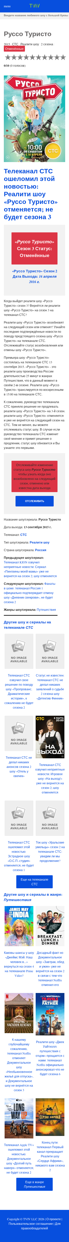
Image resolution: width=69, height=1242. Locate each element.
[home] (34, 6)
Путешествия (46, 610)
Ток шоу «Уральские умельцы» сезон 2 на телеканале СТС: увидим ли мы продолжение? (50, 851)
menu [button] (7, 6)
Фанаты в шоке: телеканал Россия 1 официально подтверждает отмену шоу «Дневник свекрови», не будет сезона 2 (29, 593)
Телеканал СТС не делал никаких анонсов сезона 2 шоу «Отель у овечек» (19, 766)
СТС (23, 534)
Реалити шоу (39, 542)
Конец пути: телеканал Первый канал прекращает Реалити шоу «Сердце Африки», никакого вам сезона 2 (50, 1156)
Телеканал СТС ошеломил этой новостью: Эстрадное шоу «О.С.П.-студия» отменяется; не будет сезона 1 (19, 856)
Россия (40, 550)
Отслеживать (34, 501)
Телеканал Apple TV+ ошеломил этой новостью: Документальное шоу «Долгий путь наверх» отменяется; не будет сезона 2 (19, 1158)
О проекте (53, 1219)
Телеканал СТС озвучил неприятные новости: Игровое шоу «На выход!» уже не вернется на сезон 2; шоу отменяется (50, 778)
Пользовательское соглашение (31, 1224)
